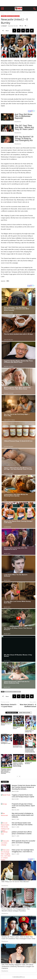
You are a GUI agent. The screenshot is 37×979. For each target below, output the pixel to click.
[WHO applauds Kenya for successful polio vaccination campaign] (5, 843)
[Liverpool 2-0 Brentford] (30, 758)
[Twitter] (19, 30)
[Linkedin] (32, 30)
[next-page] (20, 776)
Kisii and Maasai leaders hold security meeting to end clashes (22, 823)
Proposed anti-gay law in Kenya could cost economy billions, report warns (23, 805)
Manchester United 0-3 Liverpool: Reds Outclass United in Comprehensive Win (30, 750)
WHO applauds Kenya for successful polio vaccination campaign (23, 841)
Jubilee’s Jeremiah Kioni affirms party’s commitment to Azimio (22, 832)
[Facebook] (14, 30)
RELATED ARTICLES (11, 712)
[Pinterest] (23, 30)
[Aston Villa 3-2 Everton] (18, 720)
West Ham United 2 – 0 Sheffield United (28, 705)
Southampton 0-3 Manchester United (17, 746)
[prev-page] (17, 776)
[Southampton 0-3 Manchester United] (18, 739)
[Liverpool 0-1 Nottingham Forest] (6, 737)
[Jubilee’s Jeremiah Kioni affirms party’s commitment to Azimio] (5, 834)
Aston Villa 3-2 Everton (16, 728)
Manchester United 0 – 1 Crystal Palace (9, 705)
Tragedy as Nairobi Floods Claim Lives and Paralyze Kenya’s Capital (23, 796)
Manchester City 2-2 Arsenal (6, 724)
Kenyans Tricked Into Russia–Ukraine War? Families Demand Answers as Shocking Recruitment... (24, 787)
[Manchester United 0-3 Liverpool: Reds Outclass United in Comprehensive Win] (30, 741)
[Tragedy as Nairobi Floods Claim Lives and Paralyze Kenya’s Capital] (5, 797)
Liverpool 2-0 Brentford (28, 763)
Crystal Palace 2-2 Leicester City (29, 731)
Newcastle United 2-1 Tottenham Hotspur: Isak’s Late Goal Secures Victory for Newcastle (6, 771)
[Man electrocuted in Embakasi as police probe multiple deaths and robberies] (5, 815)
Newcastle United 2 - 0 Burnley (13, 691)
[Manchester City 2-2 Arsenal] (6, 719)
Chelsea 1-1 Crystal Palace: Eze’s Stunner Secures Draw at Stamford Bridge (18, 764)
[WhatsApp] (27, 30)
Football (7, 12)
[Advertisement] (18, 3)
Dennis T (4, 26)
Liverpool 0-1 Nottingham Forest (5, 742)
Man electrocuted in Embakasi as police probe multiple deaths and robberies (22, 815)
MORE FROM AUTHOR (24, 712)
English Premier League (16, 12)
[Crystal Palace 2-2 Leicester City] (30, 722)
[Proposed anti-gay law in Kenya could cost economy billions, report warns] (5, 806)
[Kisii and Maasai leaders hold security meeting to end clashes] (5, 827)
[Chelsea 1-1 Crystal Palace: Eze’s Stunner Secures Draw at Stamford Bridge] (18, 758)
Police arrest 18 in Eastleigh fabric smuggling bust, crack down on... (23, 850)
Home (2, 12)
